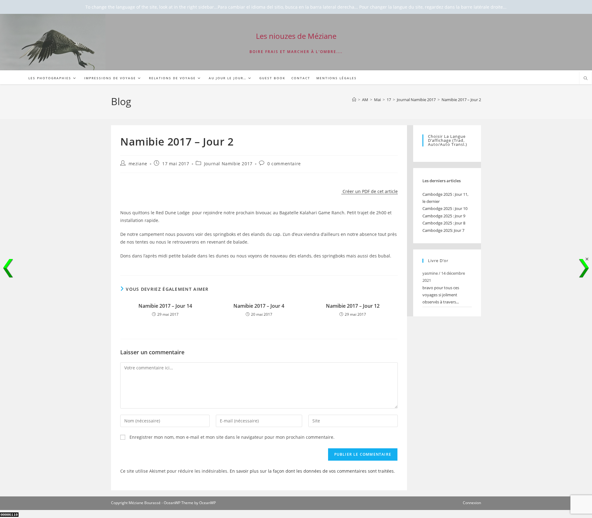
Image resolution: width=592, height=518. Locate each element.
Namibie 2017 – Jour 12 (353, 305)
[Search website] (585, 78)
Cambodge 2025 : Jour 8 (443, 223)
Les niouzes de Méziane (296, 36)
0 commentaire (284, 163)
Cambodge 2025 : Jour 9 (443, 216)
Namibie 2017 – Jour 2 (461, 99)
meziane (138, 163)
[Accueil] (354, 99)
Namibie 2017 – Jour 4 (258, 305)
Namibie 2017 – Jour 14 (165, 305)
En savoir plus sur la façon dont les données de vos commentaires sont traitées (312, 471)
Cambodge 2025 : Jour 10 (444, 208)
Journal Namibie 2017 (228, 163)
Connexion (472, 502)
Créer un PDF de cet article (369, 191)
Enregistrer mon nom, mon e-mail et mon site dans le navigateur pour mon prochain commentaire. (232, 437)
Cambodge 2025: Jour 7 (443, 230)
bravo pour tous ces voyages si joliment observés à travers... (440, 295)
